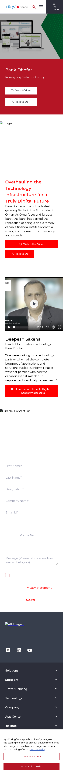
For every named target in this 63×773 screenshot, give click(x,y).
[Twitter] (8, 649)
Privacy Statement (39, 587)
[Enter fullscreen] (59, 327)
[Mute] (47, 327)
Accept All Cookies (31, 766)
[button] (19, 254)
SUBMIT (31, 600)
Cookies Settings (31, 756)
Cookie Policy (37, 749)
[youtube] (30, 649)
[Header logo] (14, 6)
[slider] (24, 327)
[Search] (34, 7)
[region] (31, 751)
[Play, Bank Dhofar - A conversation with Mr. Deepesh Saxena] (9, 327)
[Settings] (53, 327)
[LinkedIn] (19, 649)
